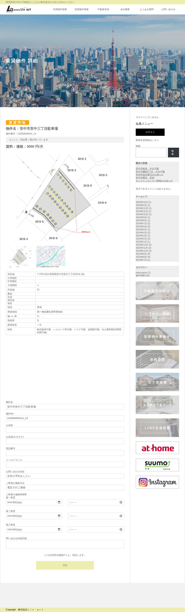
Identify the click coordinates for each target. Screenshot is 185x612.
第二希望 (10, 511)
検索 (138, 146)
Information (141, 272)
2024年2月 (141, 238)
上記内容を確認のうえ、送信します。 (66, 555)
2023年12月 (142, 245)
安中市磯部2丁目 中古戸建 (150, 171)
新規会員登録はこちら (147, 140)
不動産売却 (103, 9)
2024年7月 (141, 223)
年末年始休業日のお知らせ (149, 174)
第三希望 (10, 525)
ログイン (150, 132)
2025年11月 (142, 202)
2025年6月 (141, 205)
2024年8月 (141, 220)
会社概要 (125, 9)
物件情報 (140, 275)
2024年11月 (142, 211)
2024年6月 (141, 226)
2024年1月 (141, 241)
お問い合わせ (168, 9)
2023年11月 (142, 248)
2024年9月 (141, 217)
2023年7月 (141, 260)
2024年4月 (141, 232)
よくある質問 (147, 9)
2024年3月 (141, 235)
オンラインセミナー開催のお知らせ (154, 181)
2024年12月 (142, 208)
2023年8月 (141, 257)
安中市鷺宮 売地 (145, 177)
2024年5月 (141, 229)
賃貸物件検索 (82, 9)
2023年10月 (142, 251)
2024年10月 (142, 214)
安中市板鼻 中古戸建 (147, 168)
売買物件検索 (60, 9)
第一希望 (10, 497)
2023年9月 (141, 254)
